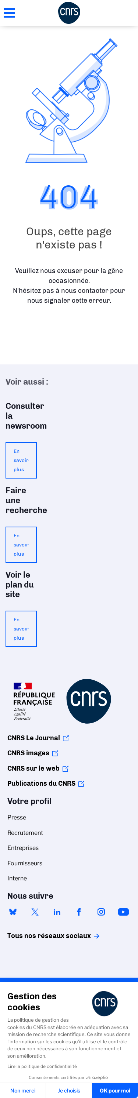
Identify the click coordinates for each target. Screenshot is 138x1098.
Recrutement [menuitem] (25, 832)
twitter (34, 912)
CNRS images (28, 753)
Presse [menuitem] (16, 817)
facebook (79, 912)
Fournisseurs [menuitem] (24, 863)
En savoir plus (21, 460)
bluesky (12, 912)
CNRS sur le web (33, 768)
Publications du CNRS (41, 783)
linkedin (57, 912)
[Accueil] (69, 13)
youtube (123, 912)
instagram (101, 912)
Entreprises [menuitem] (23, 847)
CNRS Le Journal (33, 738)
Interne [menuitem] (17, 878)
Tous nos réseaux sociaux (36, 936)
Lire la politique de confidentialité (42, 1066)
